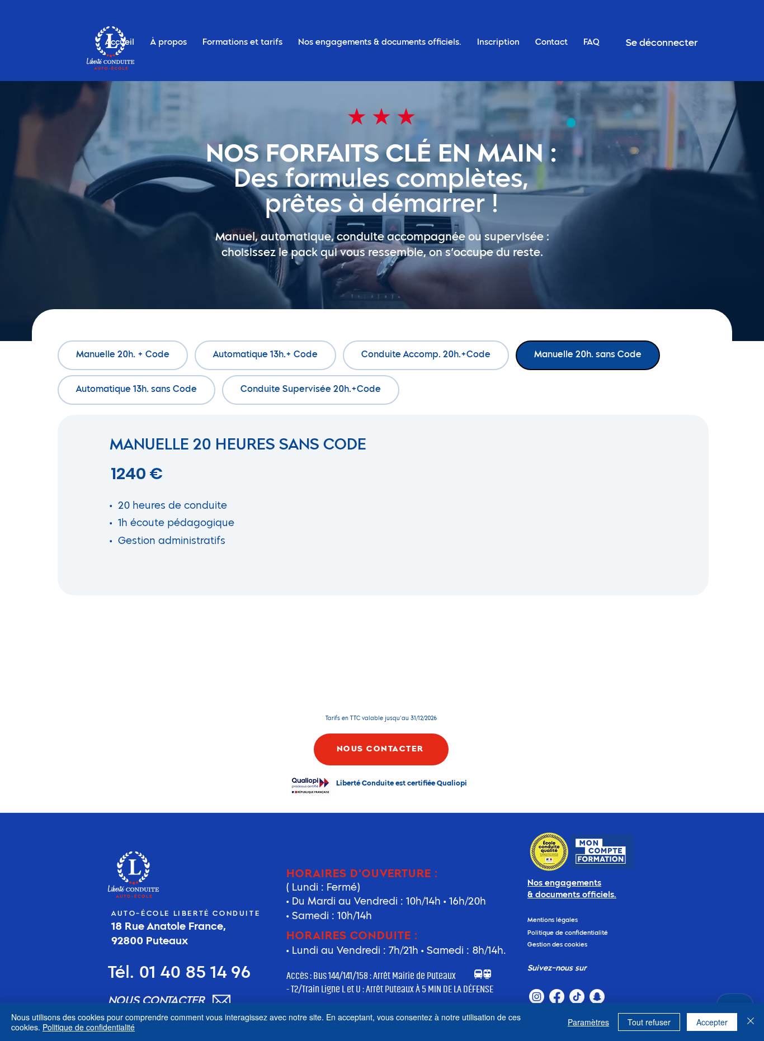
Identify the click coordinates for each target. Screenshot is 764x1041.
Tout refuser (649, 1022)
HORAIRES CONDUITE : (352, 936)
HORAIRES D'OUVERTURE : (362, 874)
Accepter (712, 1022)
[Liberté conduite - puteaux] (536, 996)
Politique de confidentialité (89, 1027)
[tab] (123, 355)
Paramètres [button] (588, 1022)
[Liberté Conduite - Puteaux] (556, 996)
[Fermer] (750, 1022)
